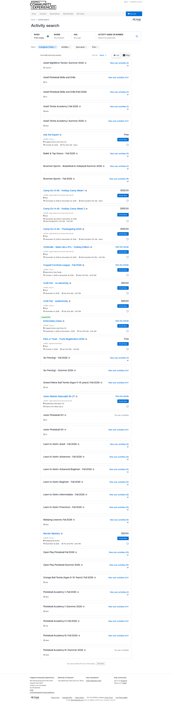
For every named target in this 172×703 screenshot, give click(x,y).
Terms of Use (108, 697)
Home (33, 20)
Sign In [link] (126, 2)
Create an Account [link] (136, 2)
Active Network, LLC (77, 700)
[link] (85, 63)
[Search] (137, 36)
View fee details (122, 247)
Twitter (124, 683)
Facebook (124, 681)
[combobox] (104, 55)
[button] (48, 36)
